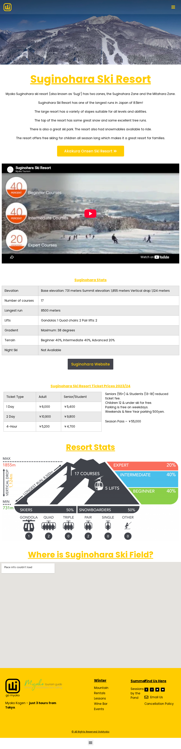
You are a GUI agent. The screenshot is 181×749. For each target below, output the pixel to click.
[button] (91, 742)
